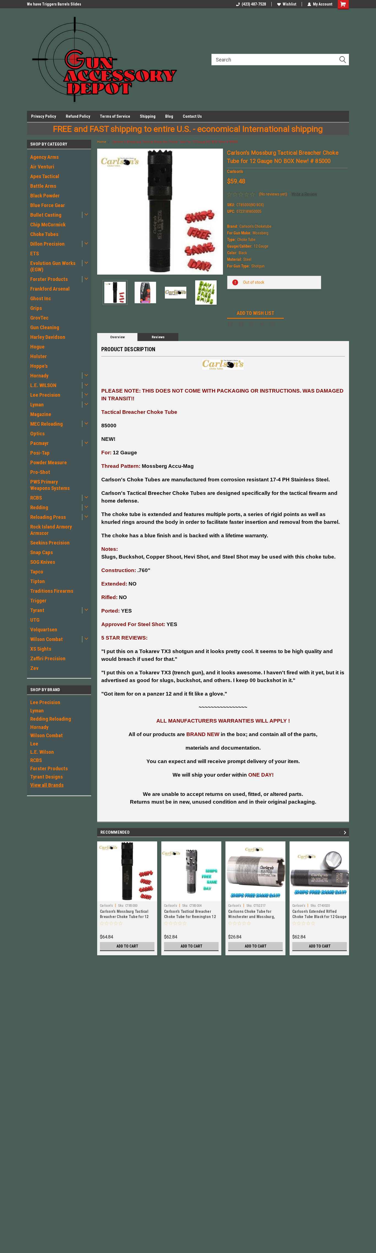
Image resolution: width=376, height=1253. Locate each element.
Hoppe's (39, 366)
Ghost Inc (40, 298)
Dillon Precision (47, 244)
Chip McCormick (48, 224)
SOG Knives (42, 562)
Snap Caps (41, 552)
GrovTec (39, 318)
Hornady (39, 375)
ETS (34, 253)
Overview (117, 337)
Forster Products (49, 279)
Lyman (37, 404)
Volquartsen (43, 629)
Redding (39, 507)
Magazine (40, 414)
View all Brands (47, 785)
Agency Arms (44, 157)
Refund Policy (78, 116)
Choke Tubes (44, 234)
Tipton (37, 581)
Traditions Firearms (51, 591)
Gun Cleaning (44, 327)
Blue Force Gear (47, 205)
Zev (34, 668)
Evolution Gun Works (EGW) (52, 266)
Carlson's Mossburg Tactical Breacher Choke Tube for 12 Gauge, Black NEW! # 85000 (124, 916)
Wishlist (289, 4)
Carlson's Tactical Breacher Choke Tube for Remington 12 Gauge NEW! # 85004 (190, 916)
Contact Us (192, 116)
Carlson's (106, 906)
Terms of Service (115, 116)
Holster (38, 356)
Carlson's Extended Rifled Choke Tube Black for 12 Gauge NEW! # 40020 (319, 916)
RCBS (36, 498)
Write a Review (304, 194)
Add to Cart (127, 946)
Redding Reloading (50, 719)
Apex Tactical (44, 176)
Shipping (148, 116)
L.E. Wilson (42, 752)
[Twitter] (262, 324)
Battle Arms (43, 186)
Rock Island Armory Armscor (51, 530)
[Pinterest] (272, 324)
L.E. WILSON (43, 385)
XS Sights (40, 649)
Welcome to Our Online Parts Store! (56, 4)
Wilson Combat (46, 639)
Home (101, 142)
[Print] (251, 324)
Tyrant (37, 610)
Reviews (158, 337)
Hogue (37, 347)
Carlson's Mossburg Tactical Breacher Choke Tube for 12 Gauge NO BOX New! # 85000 (175, 142)
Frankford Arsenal (50, 289)
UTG (34, 620)
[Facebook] (230, 324)
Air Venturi (42, 166)
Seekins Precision (50, 543)
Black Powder (45, 195)
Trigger (38, 600)
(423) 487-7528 (254, 4)
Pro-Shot (40, 472)
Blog (169, 116)
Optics (37, 433)
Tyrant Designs (46, 777)
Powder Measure (48, 462)
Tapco (36, 571)
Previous (102, 211)
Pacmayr (39, 443)
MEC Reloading (46, 424)
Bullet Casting (45, 215)
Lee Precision (45, 395)
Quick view (191, 897)
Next (217, 211)
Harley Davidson (47, 337)
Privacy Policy (43, 116)
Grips (36, 308)
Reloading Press (48, 517)
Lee (34, 743)
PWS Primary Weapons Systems (50, 485)
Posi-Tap (40, 453)
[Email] (241, 324)
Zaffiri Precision (48, 658)
